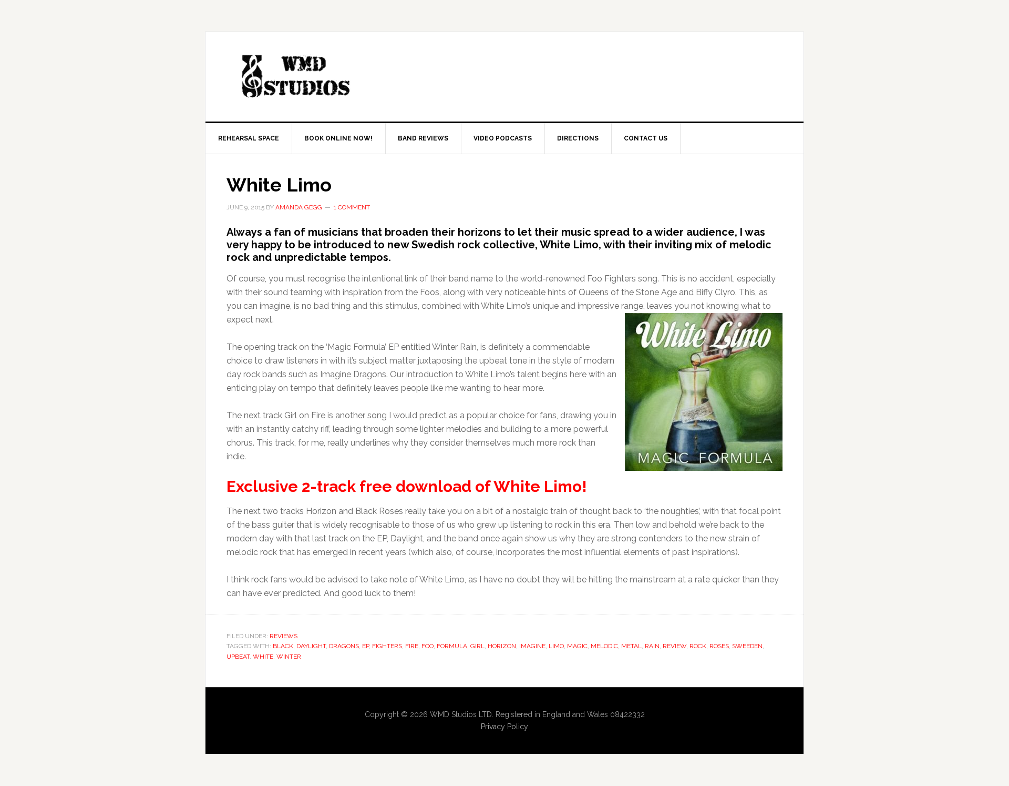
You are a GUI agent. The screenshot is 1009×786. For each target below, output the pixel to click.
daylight (311, 646)
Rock (697, 646)
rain (652, 646)
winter (288, 656)
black (283, 646)
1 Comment (352, 207)
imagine (532, 646)
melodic (604, 646)
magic (577, 646)
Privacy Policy (504, 726)
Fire (411, 646)
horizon (502, 646)
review (674, 646)
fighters (387, 646)
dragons (344, 646)
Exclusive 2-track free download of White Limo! (406, 486)
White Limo (279, 185)
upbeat (238, 656)
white (263, 656)
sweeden (747, 646)
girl (477, 646)
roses (719, 646)
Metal (631, 646)
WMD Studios (294, 76)
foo (427, 646)
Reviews (283, 636)
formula (452, 646)
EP (365, 646)
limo (556, 646)
